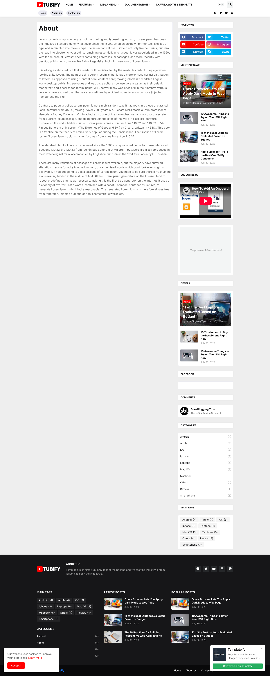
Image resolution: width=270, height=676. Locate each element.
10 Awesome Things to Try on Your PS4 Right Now (215, 117)
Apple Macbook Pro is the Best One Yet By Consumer (214, 155)
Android (205, 436)
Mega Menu (108, 4)
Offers (205, 482)
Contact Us (74, 13)
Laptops (205, 462)
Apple (205, 443)
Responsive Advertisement (206, 250)
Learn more (35, 657)
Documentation (136, 4)
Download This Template (174, 4)
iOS (205, 449)
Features (85, 4)
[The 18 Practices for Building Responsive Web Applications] (113, 637)
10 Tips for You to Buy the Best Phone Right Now (214, 335)
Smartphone (205, 495)
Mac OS (205, 469)
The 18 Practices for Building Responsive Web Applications (143, 634)
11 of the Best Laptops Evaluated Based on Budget (214, 136)
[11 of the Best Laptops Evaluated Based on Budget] (189, 137)
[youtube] (226, 12)
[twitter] (221, 12)
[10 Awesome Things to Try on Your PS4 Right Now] (189, 118)
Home (69, 4)
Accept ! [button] (16, 665)
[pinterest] (232, 12)
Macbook (205, 476)
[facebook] (215, 12)
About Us (57, 13)
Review (205, 489)
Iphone (205, 456)
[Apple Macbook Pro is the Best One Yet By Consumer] (189, 156)
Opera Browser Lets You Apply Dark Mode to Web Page (144, 601)
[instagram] (222, 569)
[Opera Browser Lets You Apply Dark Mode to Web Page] (113, 604)
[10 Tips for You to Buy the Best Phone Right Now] (189, 337)
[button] (221, 4)
